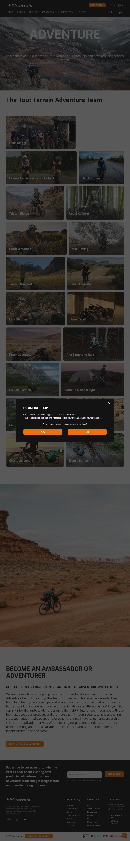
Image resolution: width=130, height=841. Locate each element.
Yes (42, 432)
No (87, 432)
